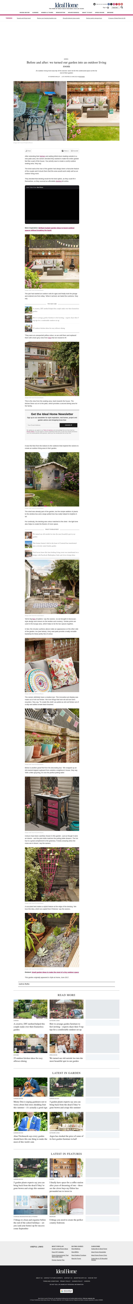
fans (33, 619)
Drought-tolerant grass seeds (71, 18)
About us (39, 1278)
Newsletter (75, 151)
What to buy (87, 12)
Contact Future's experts (53, 1278)
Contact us (68, 1278)
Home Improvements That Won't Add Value (60, 1256)
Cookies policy (77, 1281)
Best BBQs (75, 1252)
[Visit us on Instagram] (114, 4)
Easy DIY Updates (58, 1252)
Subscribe (115, 7)
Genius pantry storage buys (94, 18)
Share (29, 151)
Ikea (49, 338)
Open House (99, 12)
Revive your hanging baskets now (46, 18)
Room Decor (24, 12)
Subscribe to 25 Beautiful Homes (99, 1259)
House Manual (73, 12)
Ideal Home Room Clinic (99, 1255)
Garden (35, 12)
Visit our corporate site (89, 1298)
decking (59, 181)
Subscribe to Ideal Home (99, 1249)
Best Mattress (76, 1249)
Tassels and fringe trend (24, 18)
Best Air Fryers (76, 1258)
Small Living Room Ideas (60, 1249)
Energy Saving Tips (58, 1260)
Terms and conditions (51, 1281)
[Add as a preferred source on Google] (66, 1291)
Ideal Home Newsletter (98, 1252)
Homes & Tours (47, 12)
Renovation (60, 12)
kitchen (42, 156)
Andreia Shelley (55, 76)
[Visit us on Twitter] (111, 4)
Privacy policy (65, 1281)
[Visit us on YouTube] (122, 4)
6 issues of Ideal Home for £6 (116, 18)
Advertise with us (80, 1278)
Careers (87, 1281)
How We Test (92, 1278)
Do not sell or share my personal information (66, 1284)
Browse (110, 12)
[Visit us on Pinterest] (116, 4)
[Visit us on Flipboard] (119, 4)
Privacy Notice (30, 431)
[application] (52, 204)
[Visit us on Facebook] (109, 4)
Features (82, 76)
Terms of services (48, 430)
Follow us (66, 151)
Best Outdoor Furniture (79, 1255)
